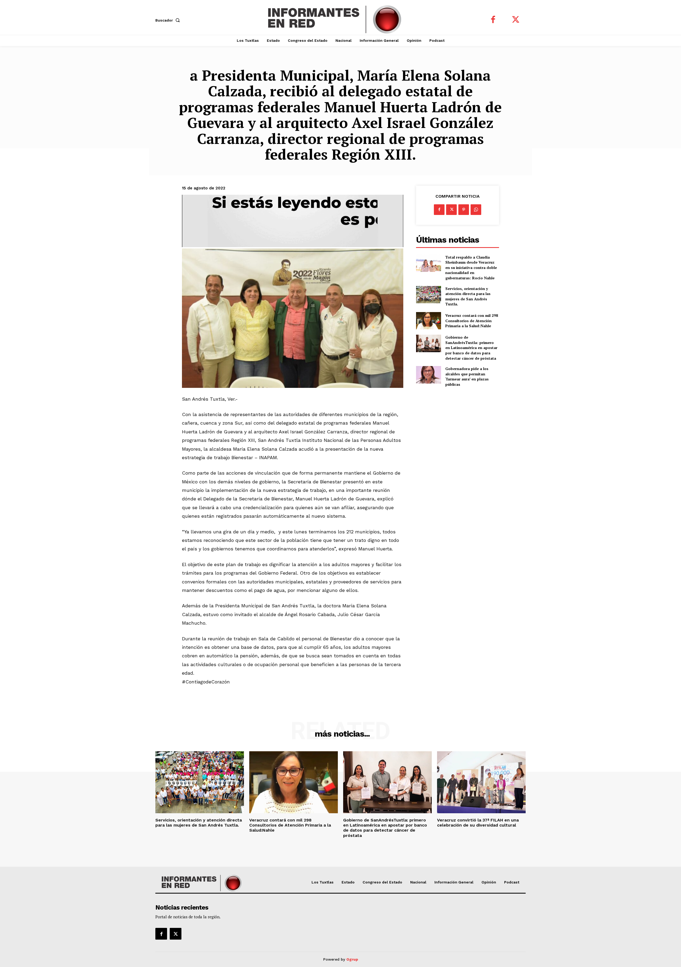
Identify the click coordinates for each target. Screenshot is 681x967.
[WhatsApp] (476, 209)
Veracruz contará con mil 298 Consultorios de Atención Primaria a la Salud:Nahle (471, 320)
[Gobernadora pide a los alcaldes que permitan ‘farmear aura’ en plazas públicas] (428, 374)
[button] (168, 20)
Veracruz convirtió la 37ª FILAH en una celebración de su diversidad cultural (478, 822)
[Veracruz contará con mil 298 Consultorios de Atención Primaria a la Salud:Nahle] (428, 320)
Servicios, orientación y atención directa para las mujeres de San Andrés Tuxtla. (468, 296)
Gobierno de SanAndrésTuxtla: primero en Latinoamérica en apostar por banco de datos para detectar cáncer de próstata (471, 347)
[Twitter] (516, 20)
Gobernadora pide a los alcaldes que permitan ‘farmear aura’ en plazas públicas (467, 376)
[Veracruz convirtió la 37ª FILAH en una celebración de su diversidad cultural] (481, 782)
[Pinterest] (463, 209)
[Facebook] (493, 20)
